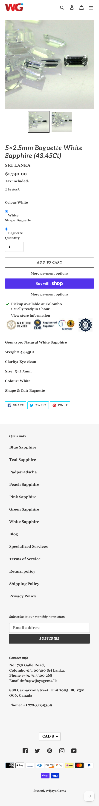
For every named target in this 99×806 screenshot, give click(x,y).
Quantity (12, 238)
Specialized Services (28, 546)
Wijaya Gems (56, 791)
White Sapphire (24, 521)
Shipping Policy (24, 584)
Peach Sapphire (24, 484)
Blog (13, 534)
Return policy (22, 571)
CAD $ (48, 736)
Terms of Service (25, 559)
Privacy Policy (22, 596)
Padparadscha (23, 472)
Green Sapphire (24, 509)
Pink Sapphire (22, 497)
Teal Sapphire (22, 459)
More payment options (49, 274)
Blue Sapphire (22, 447)
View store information (30, 316)
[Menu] (91, 7)
